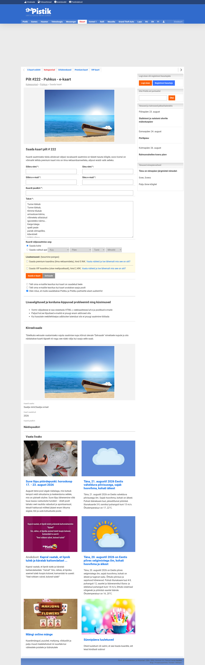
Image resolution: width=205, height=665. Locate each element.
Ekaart (82, 22)
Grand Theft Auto (126, 22)
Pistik (25, 22)
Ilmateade (31, 2)
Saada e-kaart (34, 276)
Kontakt (171, 663)
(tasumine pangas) (42, 257)
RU (146, 22)
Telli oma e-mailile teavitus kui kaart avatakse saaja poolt (57, 287)
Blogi (151, 663)
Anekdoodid (61, 2)
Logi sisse (145, 83)
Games (34, 22)
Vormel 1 (93, 22)
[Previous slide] (24, 69)
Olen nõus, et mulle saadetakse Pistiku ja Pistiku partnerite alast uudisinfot (65, 291)
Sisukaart (178, 22)
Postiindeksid (76, 2)
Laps (140, 22)
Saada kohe (35, 245)
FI (158, 22)
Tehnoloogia (57, 22)
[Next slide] (181, 69)
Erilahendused (64, 70)
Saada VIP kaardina (39, 268)
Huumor (44, 22)
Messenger (71, 22)
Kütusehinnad (45, 2)
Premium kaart (81, 70)
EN (152, 22)
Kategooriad (49, 70)
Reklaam (179, 663)
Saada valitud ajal (38, 250)
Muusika (111, 22)
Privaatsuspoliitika (161, 663)
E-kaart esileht (33, 70)
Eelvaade (49, 276)
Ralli (102, 22)
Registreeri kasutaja (164, 83)
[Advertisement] (102, 45)
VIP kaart (95, 70)
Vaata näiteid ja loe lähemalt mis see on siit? (108, 261)
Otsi (172, 98)
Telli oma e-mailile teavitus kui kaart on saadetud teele (55, 284)
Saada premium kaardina (42, 261)
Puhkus (43, 84)
